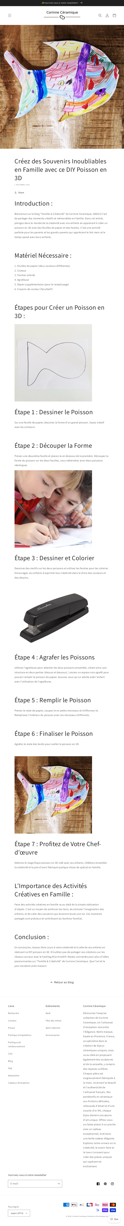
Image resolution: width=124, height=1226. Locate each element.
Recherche (13, 1013)
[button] (9, 15)
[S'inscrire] (58, 1183)
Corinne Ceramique (79, 1216)
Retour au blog (64, 982)
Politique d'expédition (19, 1035)
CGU (10, 1053)
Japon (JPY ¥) (17, 1213)
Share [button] (21, 192)
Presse (11, 1027)
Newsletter (14, 1075)
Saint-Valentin (53, 1027)
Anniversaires (53, 1035)
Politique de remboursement (16, 1044)
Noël (48, 1013)
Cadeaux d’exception (19, 1082)
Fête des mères (54, 1020)
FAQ (10, 1068)
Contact (12, 1020)
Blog (10, 1061)
